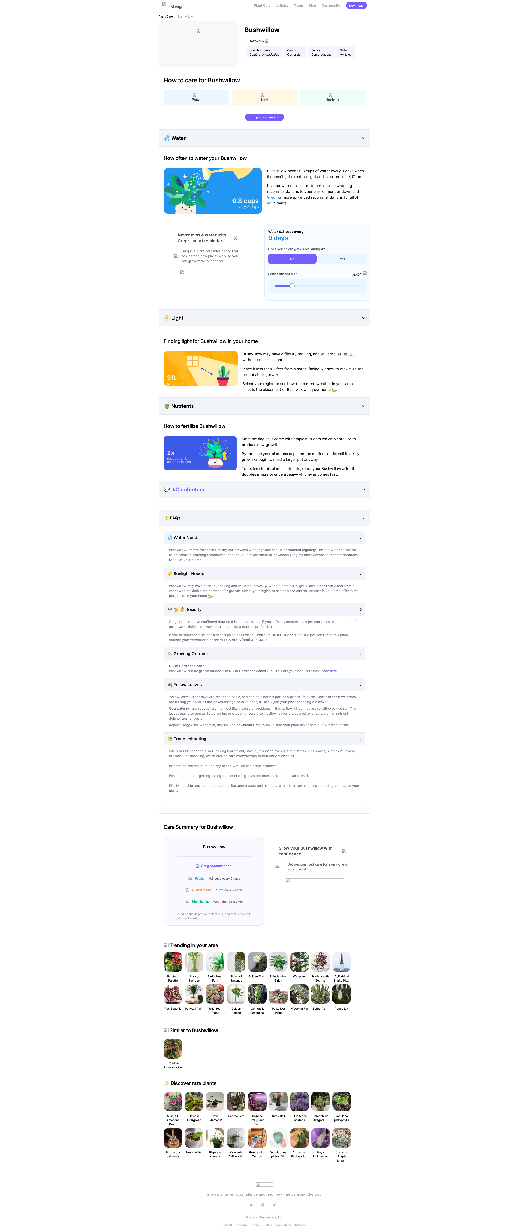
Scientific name (260, 50)
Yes (342, 259)
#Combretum (188, 489)
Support (227, 1224)
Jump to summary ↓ (264, 117)
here (333, 671)
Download (356, 5)
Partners (241, 1224)
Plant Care (262, 5)
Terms (268, 1224)
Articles (282, 5)
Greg (271, 197)
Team (298, 5)
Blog (312, 5)
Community (331, 5)
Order (344, 50)
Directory (300, 1224)
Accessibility (283, 1224)
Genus (291, 50)
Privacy (255, 1224)
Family (315, 50)
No (292, 259)
